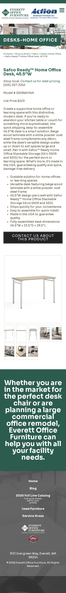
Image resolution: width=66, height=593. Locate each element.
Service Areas (33, 516)
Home (33, 481)
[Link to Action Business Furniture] (44, 13)
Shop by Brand (22, 54)
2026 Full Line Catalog (33, 495)
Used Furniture (33, 509)
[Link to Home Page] (33, 529)
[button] (61, 10)
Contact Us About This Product (33, 237)
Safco (35, 54)
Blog (33, 488)
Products (8, 54)
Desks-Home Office (51, 54)
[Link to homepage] (15, 13)
